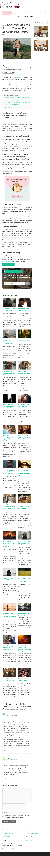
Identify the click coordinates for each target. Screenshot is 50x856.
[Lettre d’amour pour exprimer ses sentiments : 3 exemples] (9, 643)
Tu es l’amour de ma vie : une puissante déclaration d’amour (9, 406)
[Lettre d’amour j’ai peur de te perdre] (24, 610)
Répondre (6, 750)
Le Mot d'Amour (15, 848)
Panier (31, 16)
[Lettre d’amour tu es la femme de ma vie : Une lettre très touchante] (24, 502)
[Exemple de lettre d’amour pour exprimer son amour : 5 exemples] (24, 643)
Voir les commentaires (8, 264)
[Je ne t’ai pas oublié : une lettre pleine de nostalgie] (24, 538)
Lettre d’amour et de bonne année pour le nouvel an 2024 (9, 472)
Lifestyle (25, 16)
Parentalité (26, 12)
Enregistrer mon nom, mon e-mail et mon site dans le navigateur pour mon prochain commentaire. (16, 816)
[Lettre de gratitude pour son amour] (24, 675)
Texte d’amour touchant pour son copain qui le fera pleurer (8, 438)
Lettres (32, 12)
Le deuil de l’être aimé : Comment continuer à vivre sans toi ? (9, 615)
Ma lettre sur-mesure (8, 72)
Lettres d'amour (6, 21)
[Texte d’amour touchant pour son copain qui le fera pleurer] (9, 432)
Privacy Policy (29, 840)
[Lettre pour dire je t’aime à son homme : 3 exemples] (9, 368)
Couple (14, 12)
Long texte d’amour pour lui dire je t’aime (9, 579)
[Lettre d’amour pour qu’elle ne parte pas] (24, 337)
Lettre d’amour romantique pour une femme (24, 373)
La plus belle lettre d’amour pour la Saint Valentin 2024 (24, 437)
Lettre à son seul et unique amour (23, 309)
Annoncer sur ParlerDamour (32, 833)
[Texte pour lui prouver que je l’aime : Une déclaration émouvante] (9, 538)
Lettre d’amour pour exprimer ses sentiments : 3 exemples (9, 648)
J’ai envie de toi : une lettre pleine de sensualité (24, 406)
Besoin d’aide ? (6, 12)
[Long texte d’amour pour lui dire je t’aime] (9, 575)
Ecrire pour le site (6, 835)
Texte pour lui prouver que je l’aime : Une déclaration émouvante (9, 544)
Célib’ (19, 12)
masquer (15, 95)
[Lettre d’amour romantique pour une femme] (24, 368)
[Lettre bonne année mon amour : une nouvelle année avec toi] (24, 467)
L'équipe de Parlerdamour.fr (8, 833)
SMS (44, 12)
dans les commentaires (7, 261)
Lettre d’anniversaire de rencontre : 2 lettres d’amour (24, 579)
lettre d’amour (17, 77)
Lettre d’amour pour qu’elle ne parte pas (24, 340)
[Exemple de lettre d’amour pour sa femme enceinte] (9, 337)
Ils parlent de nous (6, 836)
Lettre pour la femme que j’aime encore (9, 309)
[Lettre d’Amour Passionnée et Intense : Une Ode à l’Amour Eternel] (9, 502)
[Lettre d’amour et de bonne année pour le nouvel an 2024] (9, 467)
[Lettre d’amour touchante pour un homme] (9, 675)
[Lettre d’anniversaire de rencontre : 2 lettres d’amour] (24, 575)
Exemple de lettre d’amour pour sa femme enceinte (8, 341)
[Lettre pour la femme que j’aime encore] (9, 305)
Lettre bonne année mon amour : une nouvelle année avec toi (24, 473)
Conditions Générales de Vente (33, 842)
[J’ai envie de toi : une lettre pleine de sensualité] (24, 401)
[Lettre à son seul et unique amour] (24, 305)
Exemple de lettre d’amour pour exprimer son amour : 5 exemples (24, 648)
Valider (27, 283)
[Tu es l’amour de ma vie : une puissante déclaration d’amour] (9, 401)
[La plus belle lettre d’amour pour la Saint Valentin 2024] (24, 432)
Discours (39, 12)
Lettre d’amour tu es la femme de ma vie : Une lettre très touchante (24, 507)
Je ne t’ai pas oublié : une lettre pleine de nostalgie (24, 543)
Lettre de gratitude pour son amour (23, 679)
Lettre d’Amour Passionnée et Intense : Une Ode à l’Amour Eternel (9, 507)
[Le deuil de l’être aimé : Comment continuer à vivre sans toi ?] (9, 610)
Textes (19, 16)
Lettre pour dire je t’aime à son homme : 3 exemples (9, 373)
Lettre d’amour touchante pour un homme (8, 680)
